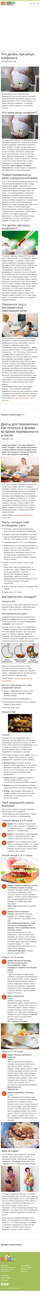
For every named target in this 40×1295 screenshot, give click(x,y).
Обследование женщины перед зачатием (18, 399)
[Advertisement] (20, 27)
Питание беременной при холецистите (17, 679)
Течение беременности (26, 51)
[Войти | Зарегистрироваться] (34, 3)
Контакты (4, 1280)
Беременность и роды (13, 51)
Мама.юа (3, 51)
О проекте (5, 1275)
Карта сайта (5, 1278)
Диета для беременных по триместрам (17, 516)
